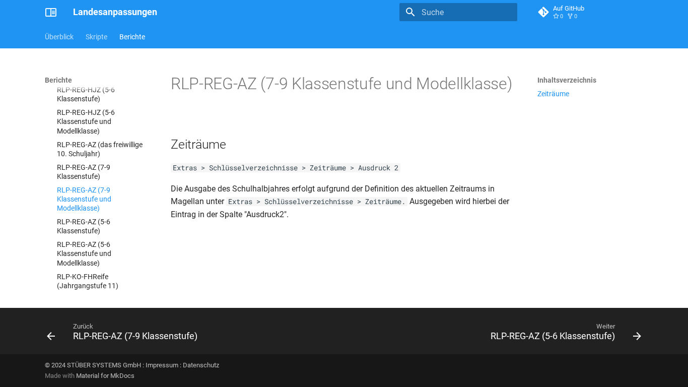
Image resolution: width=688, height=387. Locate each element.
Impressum (162, 365)
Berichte (132, 37)
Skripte (96, 37)
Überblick (59, 37)
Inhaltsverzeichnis (566, 80)
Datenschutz (201, 365)
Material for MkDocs (105, 375)
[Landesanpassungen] (51, 12)
